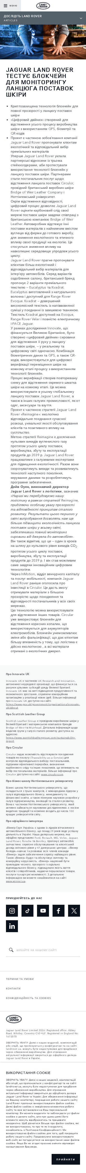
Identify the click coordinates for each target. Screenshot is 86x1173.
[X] (74, 911)
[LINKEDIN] (12, 926)
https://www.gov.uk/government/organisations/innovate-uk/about (43, 705)
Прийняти (65, 1159)
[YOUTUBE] (43, 911)
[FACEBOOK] (58, 911)
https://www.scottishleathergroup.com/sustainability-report (41, 739)
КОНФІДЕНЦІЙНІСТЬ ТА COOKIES (28, 998)
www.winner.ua (15, 881)
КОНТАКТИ (13, 988)
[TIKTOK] (27, 911)
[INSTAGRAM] (12, 911)
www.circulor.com (52, 774)
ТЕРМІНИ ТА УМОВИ (20, 979)
